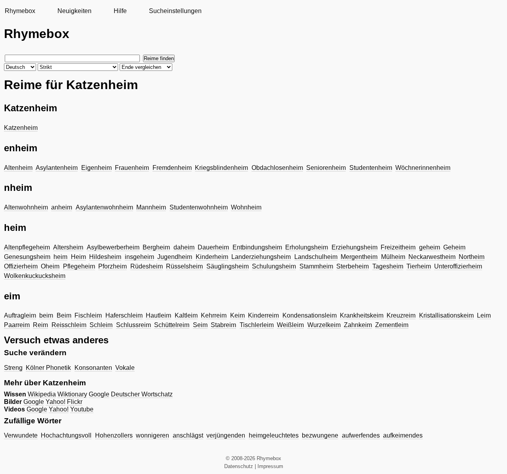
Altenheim (18, 167)
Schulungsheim (274, 266)
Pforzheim (112, 266)
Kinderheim (212, 256)
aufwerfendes (361, 435)
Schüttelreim (171, 325)
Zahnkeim (358, 325)
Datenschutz (238, 466)
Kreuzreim (401, 315)
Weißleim (290, 325)
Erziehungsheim (354, 247)
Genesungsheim (27, 256)
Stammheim (316, 266)
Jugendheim (174, 256)
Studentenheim (370, 167)
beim (46, 315)
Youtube (81, 409)
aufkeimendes (403, 435)
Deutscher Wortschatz (142, 394)
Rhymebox (20, 11)
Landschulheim (315, 256)
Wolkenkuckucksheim (34, 275)
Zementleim (391, 325)
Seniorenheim (326, 167)
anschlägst (188, 435)
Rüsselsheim (184, 266)
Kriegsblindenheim (221, 167)
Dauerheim (213, 247)
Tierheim (418, 266)
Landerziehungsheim (261, 256)
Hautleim (158, 315)
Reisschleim (68, 325)
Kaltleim (186, 315)
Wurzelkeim (324, 325)
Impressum (270, 466)
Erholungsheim (306, 247)
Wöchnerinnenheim (422, 167)
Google (99, 394)
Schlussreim (133, 325)
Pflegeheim (79, 266)
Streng (13, 367)
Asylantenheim (57, 167)
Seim (200, 325)
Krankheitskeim (361, 315)
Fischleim (88, 315)
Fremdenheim (172, 167)
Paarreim (17, 325)
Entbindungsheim (257, 247)
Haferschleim (124, 315)
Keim (237, 315)
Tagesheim (387, 266)
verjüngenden (225, 435)
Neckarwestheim (432, 256)
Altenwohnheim (26, 207)
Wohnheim (246, 207)
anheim (61, 207)
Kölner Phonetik (48, 367)
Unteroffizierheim (458, 266)
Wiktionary (72, 394)
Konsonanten (93, 367)
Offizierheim (21, 266)
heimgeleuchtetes (274, 435)
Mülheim (393, 256)
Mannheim (151, 207)
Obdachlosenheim (277, 167)
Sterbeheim (352, 266)
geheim (429, 247)
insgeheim (139, 256)
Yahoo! (55, 401)
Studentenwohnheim (199, 207)
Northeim (471, 256)
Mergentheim (359, 256)
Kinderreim (263, 315)
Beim (64, 315)
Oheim (50, 266)
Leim (484, 315)
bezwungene (320, 435)
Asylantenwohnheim (104, 207)
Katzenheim (21, 127)
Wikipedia (42, 394)
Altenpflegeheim (27, 247)
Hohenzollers (114, 435)
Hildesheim (105, 256)
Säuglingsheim (227, 266)
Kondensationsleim (309, 315)
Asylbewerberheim (113, 247)
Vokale (125, 367)
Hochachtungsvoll (66, 435)
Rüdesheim (146, 266)
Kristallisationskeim (446, 315)
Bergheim (156, 247)
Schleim (101, 325)
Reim (40, 325)
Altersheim (68, 247)
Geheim (454, 247)
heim (60, 256)
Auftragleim (20, 315)
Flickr (74, 401)
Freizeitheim (398, 247)
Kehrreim (214, 315)
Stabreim (223, 325)
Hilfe (120, 11)
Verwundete (21, 435)
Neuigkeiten (74, 11)
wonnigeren (152, 435)
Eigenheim (96, 167)
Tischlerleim (257, 325)
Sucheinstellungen (175, 11)
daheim (183, 247)
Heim (78, 256)
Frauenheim (132, 167)
